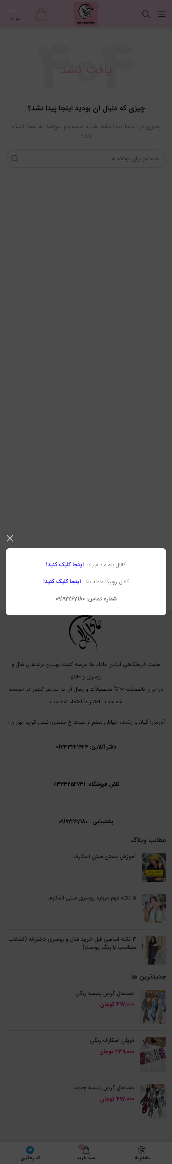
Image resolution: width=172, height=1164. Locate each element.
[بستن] (10, 538)
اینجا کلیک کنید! (65, 564)
